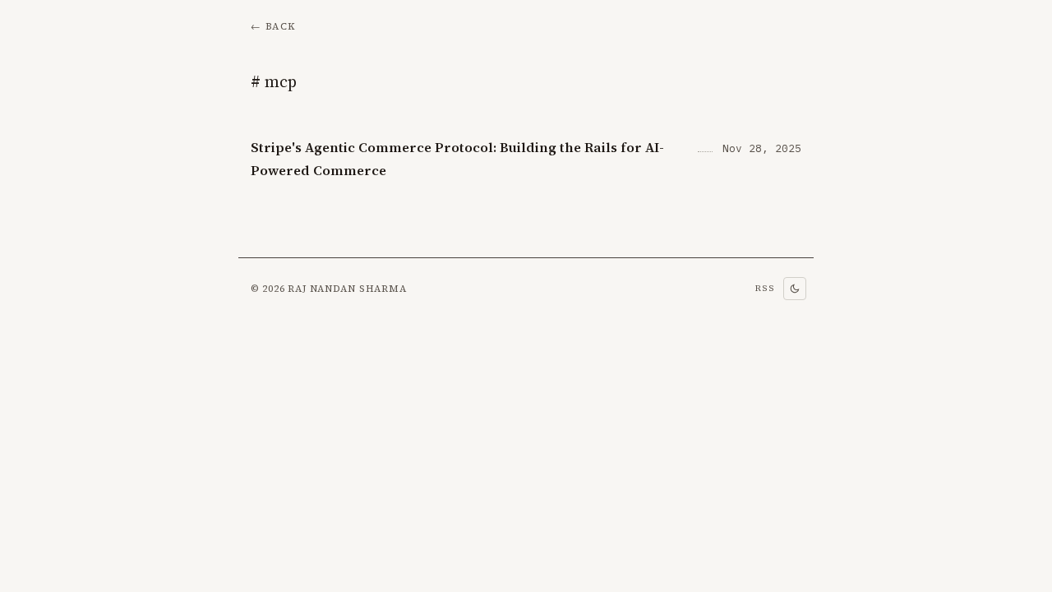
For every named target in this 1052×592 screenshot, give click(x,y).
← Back (273, 26)
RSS (765, 288)
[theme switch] (794, 288)
